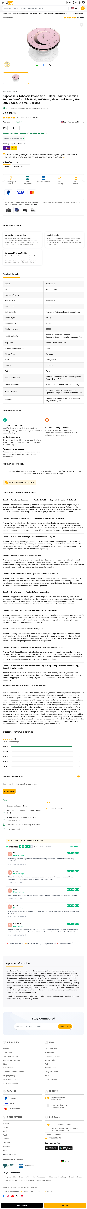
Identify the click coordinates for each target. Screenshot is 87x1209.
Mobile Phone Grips (61, 14)
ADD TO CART (22, 1205)
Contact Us (7, 1052)
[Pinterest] (23, 1196)
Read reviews (75, 846)
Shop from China (11, 1180)
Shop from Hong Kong (57, 1177)
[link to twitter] (50, 65)
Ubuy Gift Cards (51, 1072)
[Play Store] (65, 1149)
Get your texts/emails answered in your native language (65, 1129)
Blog (47, 1075)
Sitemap (6, 1064)
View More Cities (10, 1154)
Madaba (6, 1143)
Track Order (8, 1068)
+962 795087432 (54, 1138)
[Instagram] (9, 1196)
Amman (6, 1123)
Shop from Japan (39, 1177)
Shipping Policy (9, 1075)
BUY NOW (65, 1205)
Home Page (7, 14)
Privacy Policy (28, 1191)
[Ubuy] (9, 2)
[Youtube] (13, 1196)
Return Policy (50, 1060)
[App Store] (51, 1149)
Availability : (8, 122)
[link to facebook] (43, 65)
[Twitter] (18, 1196)
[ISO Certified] (25, 1165)
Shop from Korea (75, 1177)
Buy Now (33, 204)
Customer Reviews (52, 1056)
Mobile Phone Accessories (22, 14)
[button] (69, 2)
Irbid (5, 1131)
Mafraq (6, 1139)
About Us (6, 1049)
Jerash (5, 1150)
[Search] (83, 8)
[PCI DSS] (8, 1166)
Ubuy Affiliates (51, 1079)
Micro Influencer (9, 1079)
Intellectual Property (11, 1060)
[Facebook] (5, 1196)
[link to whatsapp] (37, 65)
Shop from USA (10, 1177)
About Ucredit (50, 1068)
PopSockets (8, 17)
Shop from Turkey (27, 1180)
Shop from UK (24, 1177)
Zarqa (5, 1127)
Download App (51, 1049)
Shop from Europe (44, 1180)
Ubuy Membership (10, 1083)
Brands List (49, 1052)
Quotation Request (11, 1056)
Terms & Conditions (12, 1191)
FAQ (46, 1064)
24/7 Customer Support (61, 1125)
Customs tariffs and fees (13, 1072)
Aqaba (5, 1135)
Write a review (9, 791)
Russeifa (6, 1146)
